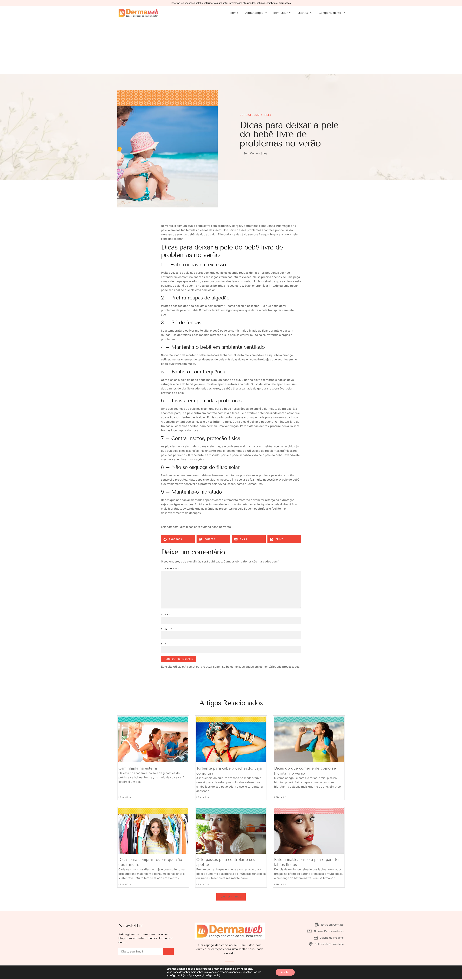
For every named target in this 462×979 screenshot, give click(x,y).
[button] (178, 539)
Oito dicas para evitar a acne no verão (205, 527)
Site (163, 643)
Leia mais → (126, 797)
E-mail (166, 629)
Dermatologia (251, 115)
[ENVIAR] (168, 951)
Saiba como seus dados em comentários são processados (260, 666)
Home (234, 12)
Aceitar (285, 972)
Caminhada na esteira (137, 768)
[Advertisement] (231, 47)
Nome (165, 614)
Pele (268, 115)
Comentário (170, 568)
